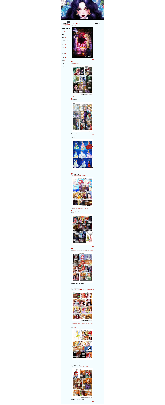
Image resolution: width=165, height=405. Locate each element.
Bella (81, 289)
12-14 (65, 31)
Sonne (62, 63)
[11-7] (82, 169)
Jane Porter (88, 250)
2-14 (65, 43)
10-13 (72, 364)
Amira (76, 100)
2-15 (64, 69)
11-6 (71, 173)
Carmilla (83, 175)
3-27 (64, 34)
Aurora (76, 63)
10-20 (72, 287)
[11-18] (82, 132)
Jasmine (81, 100)
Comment (93, 171)
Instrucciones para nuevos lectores (81, 19)
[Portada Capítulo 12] (82, 57)
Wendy (78, 63)
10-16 (72, 326)
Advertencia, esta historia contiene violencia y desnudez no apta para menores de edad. (66, 25)
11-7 (71, 136)
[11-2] (82, 244)
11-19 (72, 61)
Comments (92, 59)
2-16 (65, 47)
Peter (91, 289)
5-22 (63, 50)
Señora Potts (91, 250)
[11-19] (82, 94)
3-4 (67, 40)
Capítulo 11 (74, 62)
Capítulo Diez (74, 249)
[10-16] (82, 359)
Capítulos (73, 19)
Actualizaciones (64, 19)
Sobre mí (69, 19)
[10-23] (82, 282)
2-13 (65, 44)
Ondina (87, 175)
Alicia (74, 289)
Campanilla (81, 362)
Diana (86, 362)
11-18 (64, 63)
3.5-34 (65, 37)
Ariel (75, 175)
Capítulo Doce (74, 25)
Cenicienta (85, 175)
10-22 (68, 41)
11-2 (71, 210)
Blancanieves (79, 175)
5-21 (64, 60)
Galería (90, 19)
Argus (74, 63)
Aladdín (74, 100)
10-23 (72, 248)
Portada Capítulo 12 (75, 23)
